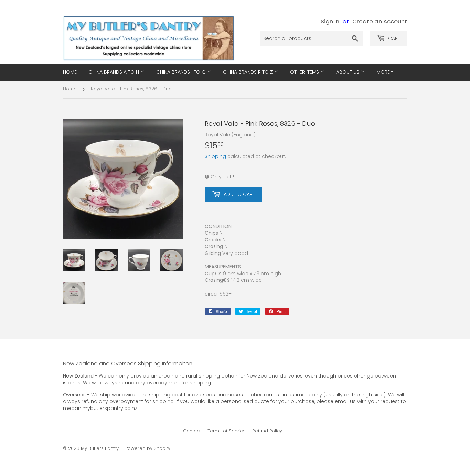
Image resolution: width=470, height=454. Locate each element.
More (383, 72)
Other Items (305, 72)
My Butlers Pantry (100, 448)
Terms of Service (226, 430)
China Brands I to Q (181, 72)
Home (70, 88)
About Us (348, 72)
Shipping (215, 156)
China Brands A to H (114, 72)
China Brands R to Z (248, 72)
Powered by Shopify (147, 448)
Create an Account (379, 21)
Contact (192, 430)
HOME (70, 72)
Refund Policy (267, 430)
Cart (393, 38)
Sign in (330, 21)
